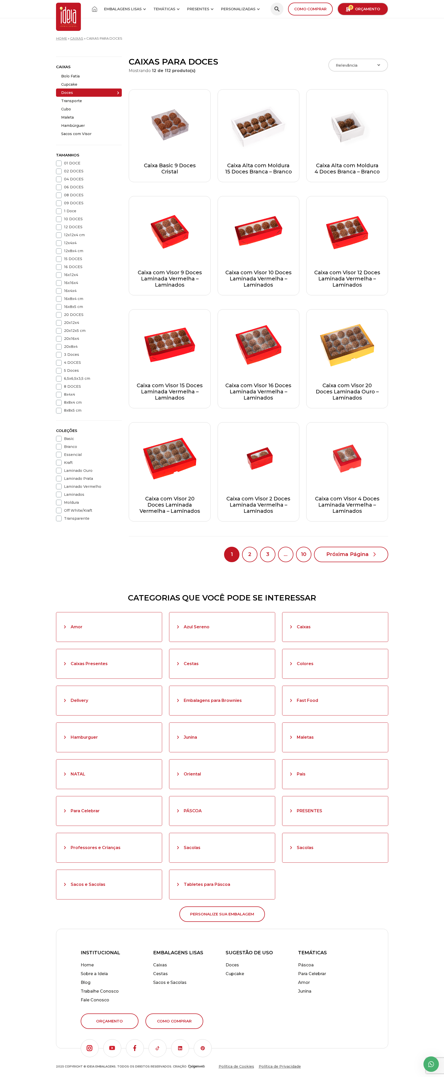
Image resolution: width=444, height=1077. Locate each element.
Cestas (191, 663)
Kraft (68, 462)
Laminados (74, 494)
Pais (301, 774)
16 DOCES (73, 266)
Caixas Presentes (89, 663)
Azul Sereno (196, 626)
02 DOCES (74, 171)
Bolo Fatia (70, 76)
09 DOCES (74, 203)
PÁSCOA (193, 810)
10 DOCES (73, 219)
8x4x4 (69, 394)
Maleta (67, 117)
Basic (69, 438)
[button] (90, 1048)
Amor (76, 626)
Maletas (305, 737)
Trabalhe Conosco (100, 991)
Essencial (73, 454)
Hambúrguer (73, 125)
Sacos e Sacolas (88, 884)
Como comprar (310, 9)
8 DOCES (72, 386)
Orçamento (109, 1021)
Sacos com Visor (76, 133)
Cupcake (69, 84)
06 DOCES (74, 187)
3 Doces (71, 354)
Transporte (71, 101)
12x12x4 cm (74, 235)
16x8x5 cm (73, 306)
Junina (190, 737)
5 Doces (71, 370)
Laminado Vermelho (82, 486)
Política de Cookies (236, 1066)
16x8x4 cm (73, 298)
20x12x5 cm (75, 330)
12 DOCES (73, 227)
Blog (85, 982)
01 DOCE (72, 163)
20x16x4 (71, 338)
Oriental (192, 774)
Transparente (76, 518)
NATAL (78, 774)
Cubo (66, 109)
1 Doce (70, 211)
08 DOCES (74, 195)
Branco (70, 446)
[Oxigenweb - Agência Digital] (196, 1066)
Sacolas (192, 847)
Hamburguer (84, 737)
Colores (305, 663)
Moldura (71, 502)
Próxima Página (347, 554)
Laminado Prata (78, 478)
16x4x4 (70, 290)
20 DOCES (74, 314)
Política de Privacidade (280, 1066)
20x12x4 (71, 322)
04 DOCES (74, 179)
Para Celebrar (85, 810)
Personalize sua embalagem (222, 914)
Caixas (76, 38)
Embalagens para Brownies (213, 700)
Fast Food (307, 700)
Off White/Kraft (78, 510)
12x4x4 (70, 243)
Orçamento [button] (365, 8)
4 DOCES (72, 362)
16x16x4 (71, 282)
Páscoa (306, 965)
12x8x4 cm (73, 251)
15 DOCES (73, 259)
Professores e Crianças (96, 847)
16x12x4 (71, 274)
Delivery (79, 700)
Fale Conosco (95, 999)
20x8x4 (71, 346)
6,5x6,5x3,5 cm (77, 378)
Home (61, 38)
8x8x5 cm (72, 410)
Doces (67, 92)
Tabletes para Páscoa (207, 884)
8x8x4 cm (73, 402)
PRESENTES (309, 810)
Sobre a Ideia (94, 973)
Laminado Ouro (78, 470)
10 (303, 554)
